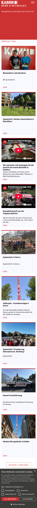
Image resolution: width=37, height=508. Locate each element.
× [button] (35, 471)
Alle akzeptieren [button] (10, 499)
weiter (5, 87)
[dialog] (18, 488)
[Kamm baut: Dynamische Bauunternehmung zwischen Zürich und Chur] (9, 2)
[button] (18, 504)
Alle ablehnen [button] (27, 499)
